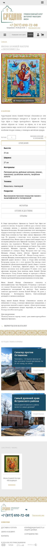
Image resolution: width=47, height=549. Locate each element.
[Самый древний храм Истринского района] (23, 415)
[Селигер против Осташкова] (23, 369)
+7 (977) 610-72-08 (24, 25)
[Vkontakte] (4, 2)
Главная (4, 42)
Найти (30, 34)
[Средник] (10, 509)
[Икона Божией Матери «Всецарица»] (11, 463)
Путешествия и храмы (12, 342)
